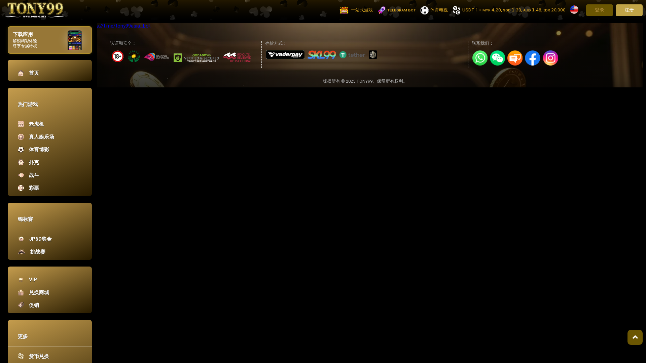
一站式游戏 (362, 9)
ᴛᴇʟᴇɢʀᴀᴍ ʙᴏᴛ (401, 9)
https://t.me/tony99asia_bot (119, 26)
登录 (599, 9)
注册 (629, 9)
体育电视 (439, 9)
